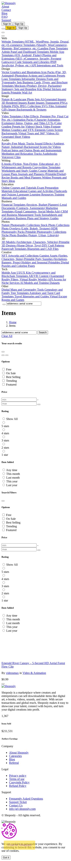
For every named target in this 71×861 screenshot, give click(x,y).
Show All (12, 418)
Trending (11, 380)
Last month (13, 477)
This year (11, 481)
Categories (15, 756)
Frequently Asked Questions (26, 798)
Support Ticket (18, 802)
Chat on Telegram (19, 845)
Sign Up (19, 23)
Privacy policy (17, 775)
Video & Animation (34, 673)
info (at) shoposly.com (22, 808)
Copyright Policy (19, 782)
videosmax (12, 673)
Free (8, 369)
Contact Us (16, 805)
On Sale (11, 373)
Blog (12, 759)
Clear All (7, 336)
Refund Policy (17, 785)
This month (13, 473)
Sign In (7, 23)
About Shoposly (19, 752)
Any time (11, 470)
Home (12, 322)
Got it (6, 857)
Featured (11, 384)
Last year (11, 485)
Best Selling (13, 377)
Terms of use (16, 779)
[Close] (3, 500)
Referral (14, 762)
